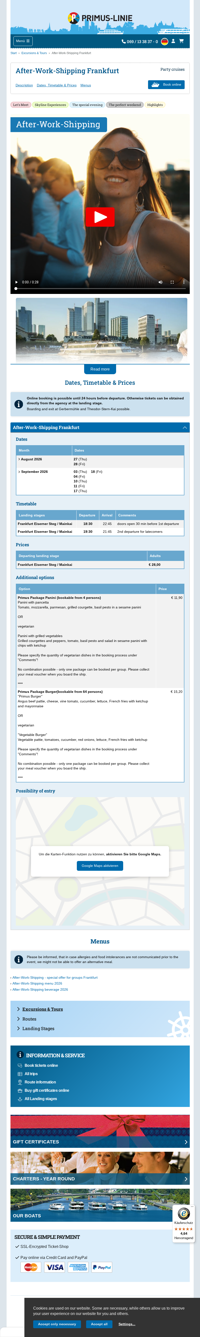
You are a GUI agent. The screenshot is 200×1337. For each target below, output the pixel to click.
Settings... (127, 1324)
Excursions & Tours (34, 53)
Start (13, 53)
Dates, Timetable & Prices (57, 85)
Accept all (99, 1324)
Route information (40, 1082)
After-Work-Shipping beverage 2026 (40, 989)
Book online (172, 84)
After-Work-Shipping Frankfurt (46, 427)
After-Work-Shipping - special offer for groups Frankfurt (55, 977)
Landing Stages (38, 1028)
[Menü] (192, 1208)
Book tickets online (41, 1065)
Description (24, 85)
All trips (31, 1074)
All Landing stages (41, 1099)
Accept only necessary (57, 1324)
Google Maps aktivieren (100, 866)
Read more (100, 369)
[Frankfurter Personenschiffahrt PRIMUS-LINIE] (100, 17)
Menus (85, 85)
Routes (29, 1019)
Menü (21, 41)
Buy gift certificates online (47, 1090)
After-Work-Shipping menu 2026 (37, 983)
